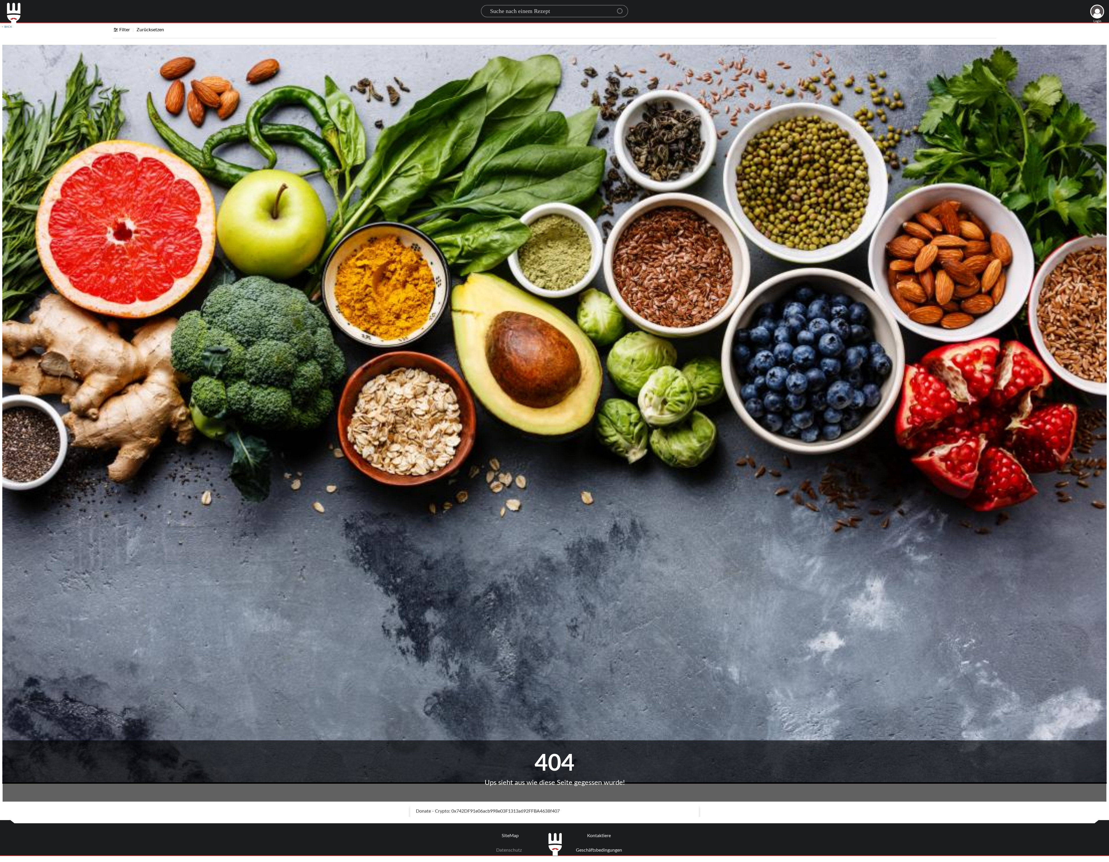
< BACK (7, 26)
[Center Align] (621, 8)
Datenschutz (509, 850)
